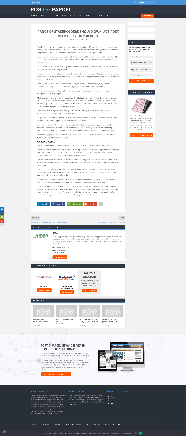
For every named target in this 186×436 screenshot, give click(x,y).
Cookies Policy (45, 424)
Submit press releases (73, 424)
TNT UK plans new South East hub (65, 320)
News (33, 16)
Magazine (88, 16)
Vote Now (141, 81)
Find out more (59, 257)
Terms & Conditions (92, 424)
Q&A (118, 424)
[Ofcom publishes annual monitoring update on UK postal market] (89, 312)
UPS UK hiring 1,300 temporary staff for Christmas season (109, 321)
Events (77, 16)
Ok (140, 433)
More (109, 16)
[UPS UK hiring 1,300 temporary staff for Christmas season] (112, 312)
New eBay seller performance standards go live (43, 321)
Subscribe (147, 16)
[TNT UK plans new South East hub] (66, 312)
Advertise (99, 16)
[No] (183, 433)
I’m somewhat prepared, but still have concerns (140, 63)
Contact (110, 403)
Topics (42, 16)
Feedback (58, 424)
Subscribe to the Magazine (141, 135)
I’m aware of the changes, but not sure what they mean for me (140, 70)
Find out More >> (74, 404)
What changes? (136, 75)
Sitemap (34, 424)
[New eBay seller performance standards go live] (43, 312)
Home (110, 395)
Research (65, 16)
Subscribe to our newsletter (55, 374)
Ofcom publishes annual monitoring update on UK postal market (88, 321)
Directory (55, 16)
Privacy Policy (108, 424)
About (110, 401)
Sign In (37, 2)
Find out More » (54, 413)
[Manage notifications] (4, 431)
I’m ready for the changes (139, 57)
